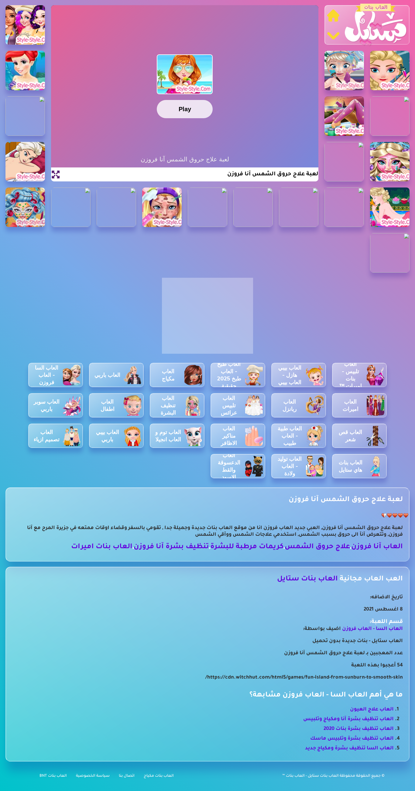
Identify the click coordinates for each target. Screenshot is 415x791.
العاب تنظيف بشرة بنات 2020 (359, 729)
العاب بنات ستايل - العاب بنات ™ (311, 776)
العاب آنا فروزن (377, 547)
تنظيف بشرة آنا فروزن (171, 547)
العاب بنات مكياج (159, 776)
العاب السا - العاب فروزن (372, 629)
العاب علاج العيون (372, 709)
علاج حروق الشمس (317, 547)
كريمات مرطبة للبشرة (246, 547)
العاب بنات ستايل (307, 579)
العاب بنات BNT (53, 776)
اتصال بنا (127, 776)
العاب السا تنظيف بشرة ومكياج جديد (349, 748)
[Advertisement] (207, 319)
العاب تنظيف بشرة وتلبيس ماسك (352, 738)
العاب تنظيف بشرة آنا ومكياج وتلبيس (348, 719)
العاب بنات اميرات (101, 547)
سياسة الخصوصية (93, 776)
